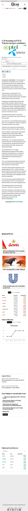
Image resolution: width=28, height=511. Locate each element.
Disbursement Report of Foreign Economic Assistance (12, 401)
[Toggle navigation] (3, 5)
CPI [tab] (16, 322)
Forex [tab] (12, 292)
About (15, 508)
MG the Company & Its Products (9, 1)
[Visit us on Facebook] (8, 510)
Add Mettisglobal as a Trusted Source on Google (14, 66)
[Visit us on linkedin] (13, 510)
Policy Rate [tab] (9, 322)
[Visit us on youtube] (20, 510)
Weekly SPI (6, 411)
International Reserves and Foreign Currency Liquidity (13, 408)
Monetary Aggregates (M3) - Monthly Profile (14, 397)
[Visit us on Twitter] (10, 510)
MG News (4, 57)
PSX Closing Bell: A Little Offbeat (10, 387)
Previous (5, 414)
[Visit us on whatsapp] (15, 510)
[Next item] (25, 8)
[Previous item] (24, 8)
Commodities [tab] (17, 292)
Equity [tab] (9, 292)
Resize (7, 61)
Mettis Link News (17, 201)
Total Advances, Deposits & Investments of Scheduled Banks (12, 404)
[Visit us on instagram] (18, 510)
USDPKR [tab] (19, 322)
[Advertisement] (14, 24)
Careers (20, 508)
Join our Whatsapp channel (14, 63)
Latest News (10, 508)
